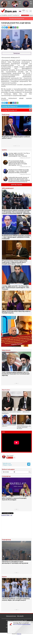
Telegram (12, 106)
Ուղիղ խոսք (5, 114)
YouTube (12, 110)
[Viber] (15, 27)
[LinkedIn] (13, 27)
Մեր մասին (20, 616)
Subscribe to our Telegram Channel (7, 464)
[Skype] (5, 27)
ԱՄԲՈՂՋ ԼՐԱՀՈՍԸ (16, 184)
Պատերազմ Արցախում (16, 18)
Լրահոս (4, 149)
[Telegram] (2, 27)
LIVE (3, 432)
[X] (11, 27)
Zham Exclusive (6, 389)
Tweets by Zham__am (6, 515)
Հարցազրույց (6, 476)
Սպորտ (4, 576)
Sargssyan (19, 633)
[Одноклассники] (9, 27)
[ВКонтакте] (7, 27)
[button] (3, 130)
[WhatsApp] (17, 27)
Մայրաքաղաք (6, 539)
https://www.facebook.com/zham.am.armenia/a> (22, 624)
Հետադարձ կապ (11, 616)
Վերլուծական (6, 350)
